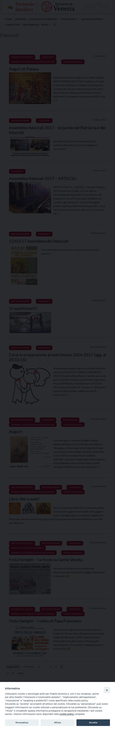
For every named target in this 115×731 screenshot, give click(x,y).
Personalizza (22, 722)
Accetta (93, 722)
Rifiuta (57, 722)
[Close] (107, 690)
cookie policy (66, 714)
